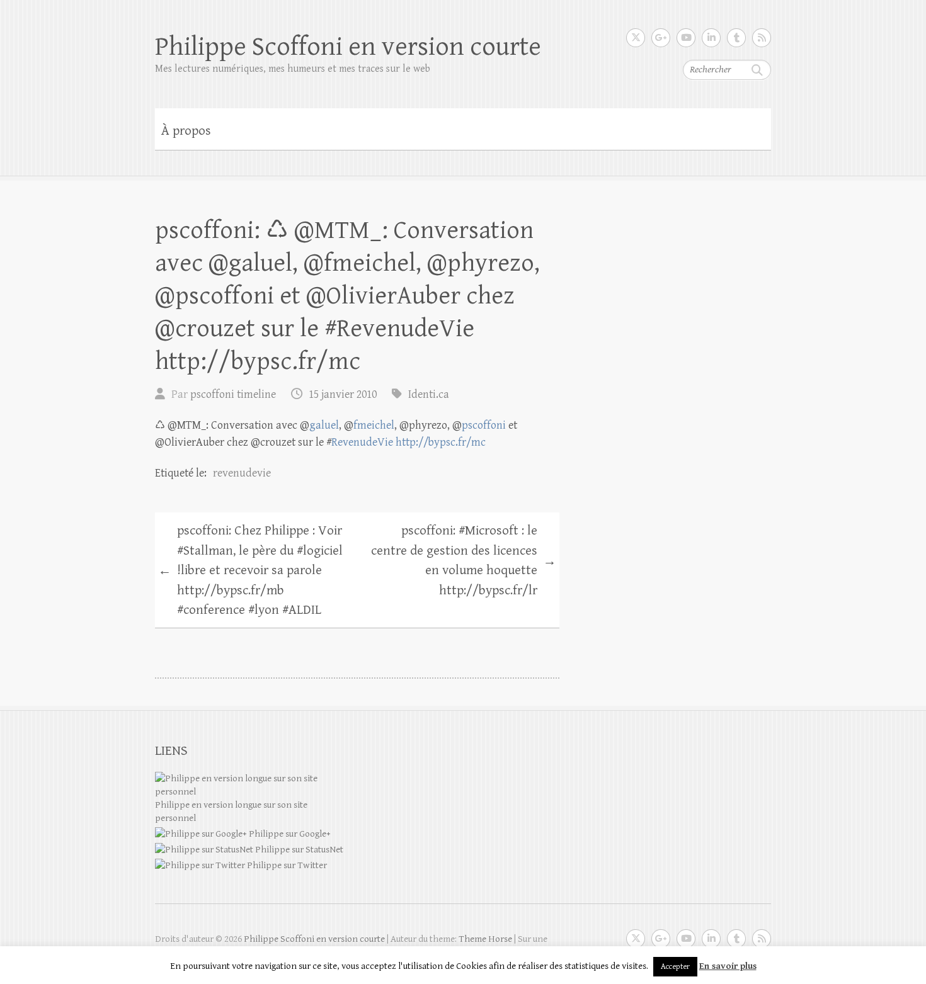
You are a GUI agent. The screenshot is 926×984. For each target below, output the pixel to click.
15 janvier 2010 (343, 394)
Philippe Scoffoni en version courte (348, 46)
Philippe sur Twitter (286, 865)
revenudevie (242, 473)
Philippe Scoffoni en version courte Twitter (635, 37)
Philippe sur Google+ (289, 833)
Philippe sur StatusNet (298, 849)
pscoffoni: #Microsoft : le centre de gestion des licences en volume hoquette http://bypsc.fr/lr (463, 560)
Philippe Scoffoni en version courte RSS (761, 37)
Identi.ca (428, 394)
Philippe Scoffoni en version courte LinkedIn (711, 37)
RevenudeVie (362, 442)
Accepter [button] (675, 966)
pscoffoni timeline (233, 394)
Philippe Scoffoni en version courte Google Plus (660, 37)
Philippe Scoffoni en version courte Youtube (686, 37)
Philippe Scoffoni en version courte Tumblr (736, 37)
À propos (186, 131)
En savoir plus (728, 966)
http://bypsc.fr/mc (441, 442)
